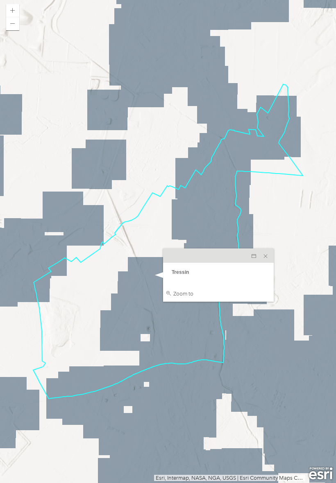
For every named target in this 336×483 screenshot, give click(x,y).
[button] (12, 10)
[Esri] (320, 473)
